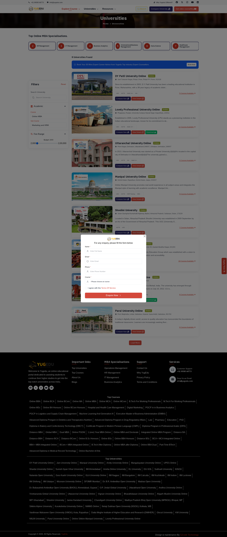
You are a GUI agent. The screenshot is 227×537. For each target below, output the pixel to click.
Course (88, 277)
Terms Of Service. (108, 288)
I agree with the (102, 288)
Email (87, 257)
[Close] (144, 236)
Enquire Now (112, 295)
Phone (88, 267)
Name (87, 247)
